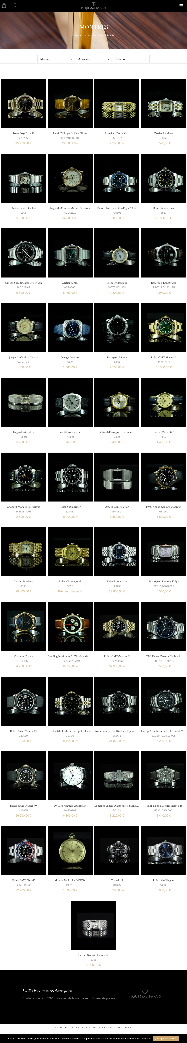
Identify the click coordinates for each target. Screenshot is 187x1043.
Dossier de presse (103, 998)
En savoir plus (144, 1038)
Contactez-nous (32, 998)
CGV (50, 998)
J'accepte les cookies (165, 1038)
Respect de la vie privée (72, 998)
